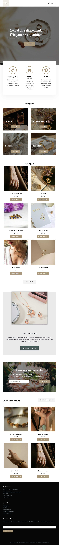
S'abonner (44, 381)
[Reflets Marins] (43, 419)
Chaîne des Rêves (16, 193)
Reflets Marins (43, 434)
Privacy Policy (7, 509)
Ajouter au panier (16, 199)
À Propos (5, 507)
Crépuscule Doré (43, 230)
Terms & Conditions (8, 511)
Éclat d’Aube (16, 267)
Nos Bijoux (6, 506)
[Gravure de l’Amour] (16, 419)
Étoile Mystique (43, 267)
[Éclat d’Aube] (16, 252)
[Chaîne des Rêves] (16, 178)
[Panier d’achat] (52, 3)
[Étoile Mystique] (43, 252)
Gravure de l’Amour (16, 434)
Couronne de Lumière (16, 230)
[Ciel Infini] (43, 178)
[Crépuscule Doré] (43, 215)
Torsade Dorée (16, 471)
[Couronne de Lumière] (16, 215)
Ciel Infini (43, 193)
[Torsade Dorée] (16, 455)
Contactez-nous (7, 513)
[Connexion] (48, 3)
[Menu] (55, 3)
